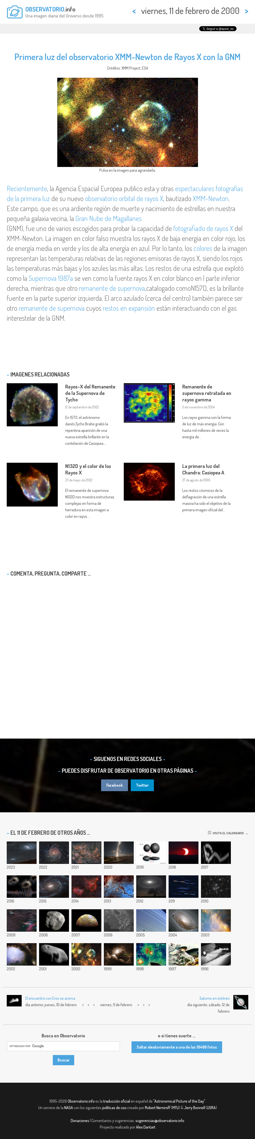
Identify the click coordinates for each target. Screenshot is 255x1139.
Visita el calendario (227, 833)
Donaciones (80, 1120)
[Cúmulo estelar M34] (216, 886)
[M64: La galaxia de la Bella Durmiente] (183, 920)
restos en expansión (129, 308)
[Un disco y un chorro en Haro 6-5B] (119, 954)
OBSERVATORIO (44, 9)
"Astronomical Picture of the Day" (179, 1101)
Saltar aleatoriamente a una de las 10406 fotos (177, 1047)
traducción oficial (116, 1101)
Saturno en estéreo (214, 998)
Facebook (114, 785)
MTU (175, 1107)
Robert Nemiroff (157, 1107)
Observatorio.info (81, 1101)
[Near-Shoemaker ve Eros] (54, 954)
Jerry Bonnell (194, 1107)
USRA (211, 1107)
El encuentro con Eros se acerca (50, 998)
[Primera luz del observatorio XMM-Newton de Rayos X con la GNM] (86, 954)
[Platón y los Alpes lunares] (119, 920)
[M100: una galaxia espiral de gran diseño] (54, 886)
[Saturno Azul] (151, 920)
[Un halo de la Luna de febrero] (151, 886)
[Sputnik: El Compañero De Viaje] (216, 954)
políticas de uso (114, 1107)
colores (202, 248)
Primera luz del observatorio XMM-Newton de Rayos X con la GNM (127, 56)
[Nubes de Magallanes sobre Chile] (22, 852)
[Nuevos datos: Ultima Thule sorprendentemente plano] (151, 852)
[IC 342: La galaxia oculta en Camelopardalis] (54, 852)
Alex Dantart (145, 1127)
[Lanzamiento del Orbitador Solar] (119, 852)
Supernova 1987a (51, 278)
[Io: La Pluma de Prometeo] (86, 920)
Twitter (142, 785)
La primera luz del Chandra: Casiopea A (203, 469)
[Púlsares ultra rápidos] (151, 954)
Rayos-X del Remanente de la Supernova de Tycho (90, 393)
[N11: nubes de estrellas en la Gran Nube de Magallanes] (119, 886)
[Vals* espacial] (183, 954)
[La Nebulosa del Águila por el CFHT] (216, 920)
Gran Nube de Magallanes (108, 218)
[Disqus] (127, 644)
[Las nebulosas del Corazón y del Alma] (86, 886)
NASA (68, 1107)
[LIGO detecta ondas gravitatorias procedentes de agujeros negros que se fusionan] (22, 886)
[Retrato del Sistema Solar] (216, 852)
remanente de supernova (112, 288)
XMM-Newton (211, 198)
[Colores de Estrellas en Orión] (183, 886)
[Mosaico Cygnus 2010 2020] (86, 852)
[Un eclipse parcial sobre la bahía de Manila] (183, 852)
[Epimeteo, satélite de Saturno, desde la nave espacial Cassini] (54, 920)
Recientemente (27, 188)
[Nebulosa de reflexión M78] (22, 954)
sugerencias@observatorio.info (159, 1120)
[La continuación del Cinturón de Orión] (22, 920)
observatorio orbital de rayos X (124, 198)
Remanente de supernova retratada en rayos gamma (206, 393)
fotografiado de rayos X (203, 228)
